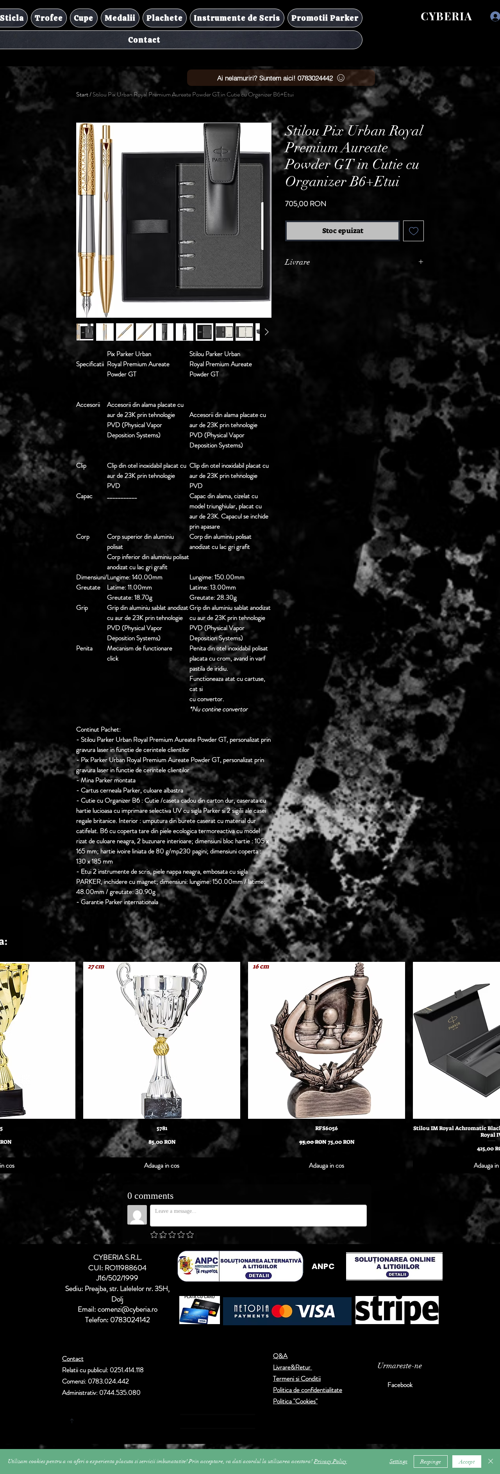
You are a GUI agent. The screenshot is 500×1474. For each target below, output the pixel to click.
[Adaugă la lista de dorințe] (413, 231)
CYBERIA (447, 16)
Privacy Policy (330, 1461)
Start (82, 94)
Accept (467, 1461)
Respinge (430, 1461)
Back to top (145, 1419)
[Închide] (490, 1461)
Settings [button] (398, 1461)
